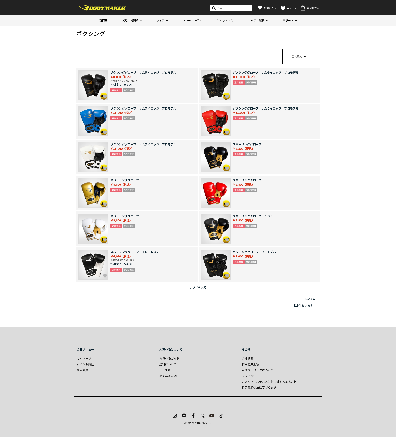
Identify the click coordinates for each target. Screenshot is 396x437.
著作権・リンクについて (257, 370)
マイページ (84, 358)
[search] (213, 8)
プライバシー (250, 376)
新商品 (103, 20)
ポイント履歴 (85, 364)
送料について (168, 364)
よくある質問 (168, 376)
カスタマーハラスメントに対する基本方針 (269, 381)
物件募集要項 (250, 364)
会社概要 (247, 358)
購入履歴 (82, 370)
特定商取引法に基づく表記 (259, 387)
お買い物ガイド (169, 358)
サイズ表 (165, 370)
